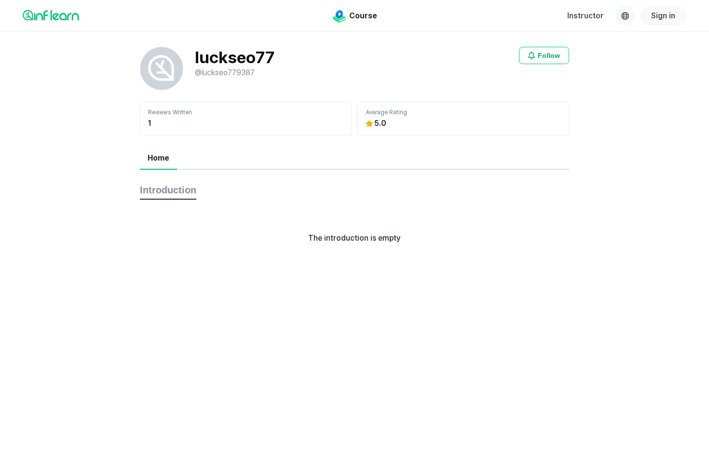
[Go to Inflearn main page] (51, 15)
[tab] (158, 159)
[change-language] (625, 16)
